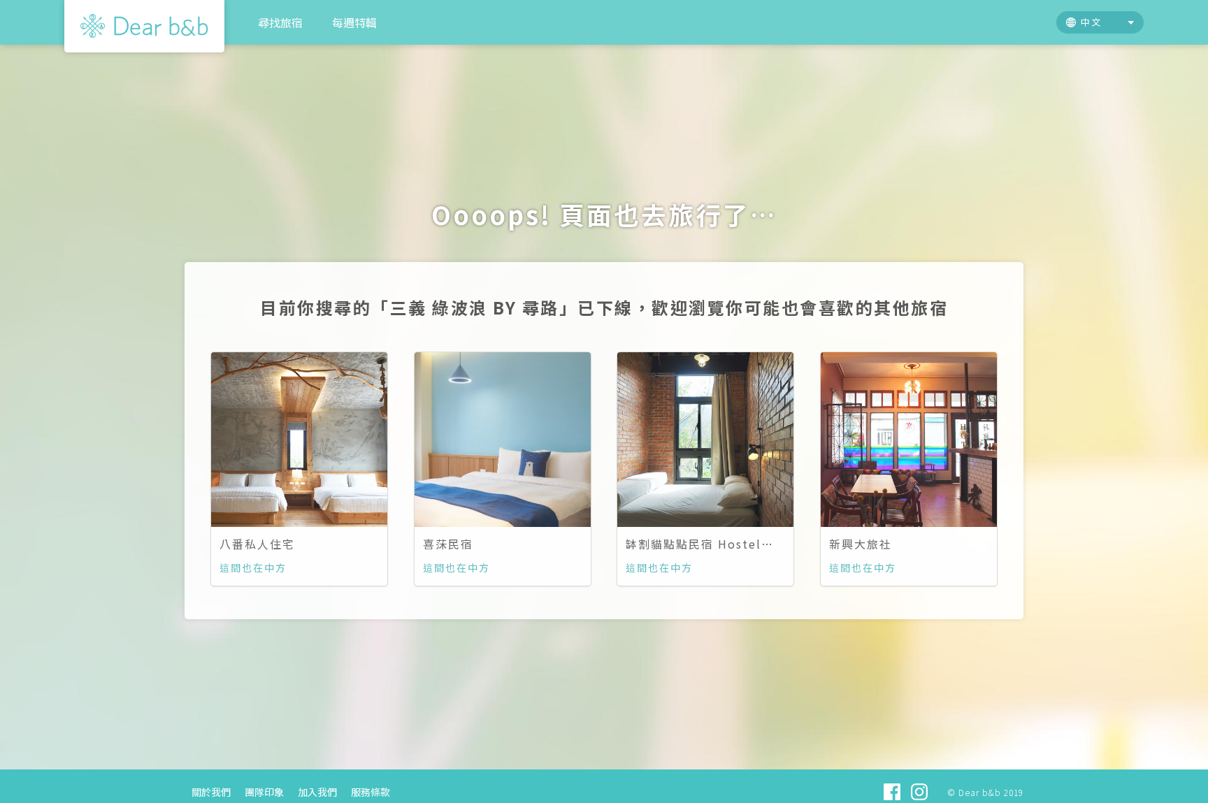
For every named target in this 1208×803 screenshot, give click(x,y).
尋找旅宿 (280, 22)
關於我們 (211, 792)
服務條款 (370, 792)
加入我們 (317, 792)
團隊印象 (264, 792)
